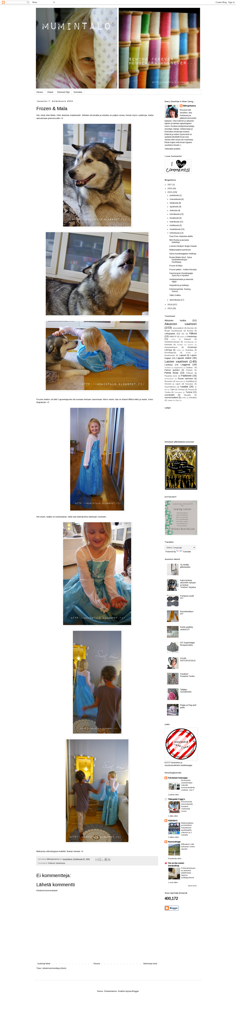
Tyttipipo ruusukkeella (185, 690)
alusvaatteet (178, 328)
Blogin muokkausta (173, 331)
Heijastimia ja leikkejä (179, 285)
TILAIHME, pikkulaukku (185, 566)
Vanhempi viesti (150, 963)
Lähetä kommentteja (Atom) (54, 968)
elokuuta (174, 210)
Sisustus (189, 384)
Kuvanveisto (170, 355)
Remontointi (169, 379)
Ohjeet (50, 92)
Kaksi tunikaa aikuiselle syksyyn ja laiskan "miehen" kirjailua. (188, 583)
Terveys (181, 389)
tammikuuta (175, 300)
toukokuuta (175, 222)
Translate (187, 552)
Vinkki (183, 397)
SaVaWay (190, 381)
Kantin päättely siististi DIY (186, 628)
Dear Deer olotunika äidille (181, 236)
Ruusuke (168, 381)
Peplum (189, 370)
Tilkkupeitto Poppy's (176, 799)
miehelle (168, 367)
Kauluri (190, 345)
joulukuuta (174, 195)
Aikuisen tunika (175, 320)
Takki (172, 389)
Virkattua (193, 397)
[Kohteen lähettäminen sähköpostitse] (96, 859)
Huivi (173, 339)
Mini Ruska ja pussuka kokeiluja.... (179, 241)
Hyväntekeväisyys (172, 342)
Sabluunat (179, 381)
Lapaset (182, 355)
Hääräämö (172, 820)
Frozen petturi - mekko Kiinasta (183, 269)
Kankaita (168, 345)
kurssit (188, 353)
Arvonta (190, 328)
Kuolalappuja (170, 353)
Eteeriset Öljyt (63, 92)
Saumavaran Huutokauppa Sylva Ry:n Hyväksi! (181, 274)
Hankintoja (60, 863)
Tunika (167, 392)
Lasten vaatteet (176, 361)
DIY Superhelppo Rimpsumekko (187, 644)
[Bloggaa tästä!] (99, 859)
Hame (182, 336)
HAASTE (172, 336)
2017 (169, 185)
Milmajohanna (189, 106)
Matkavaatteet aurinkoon (180, 250)
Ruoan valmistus (185, 378)
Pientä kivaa (171, 373)
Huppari (187, 339)
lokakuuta (174, 203)
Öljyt (177, 400)
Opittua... (190, 367)
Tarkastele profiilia (172, 149)
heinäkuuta (175, 214)
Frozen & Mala (175, 266)
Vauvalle (187, 395)
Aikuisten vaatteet (181, 324)
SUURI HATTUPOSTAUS (188, 659)
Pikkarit (189, 373)
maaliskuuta (175, 229)
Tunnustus (178, 392)
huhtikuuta (174, 225)
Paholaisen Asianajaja (178, 778)
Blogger (135, 991)
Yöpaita (170, 400)
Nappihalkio (178, 367)
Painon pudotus (172, 370)
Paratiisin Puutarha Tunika (187, 675)
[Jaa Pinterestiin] (109, 859)
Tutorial (189, 392)
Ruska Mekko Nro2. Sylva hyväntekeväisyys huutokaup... (180, 259)
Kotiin (179, 350)
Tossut (191, 389)
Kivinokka (78, 92)
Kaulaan (180, 345)
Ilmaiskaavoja (189, 342)
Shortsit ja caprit (172, 384)
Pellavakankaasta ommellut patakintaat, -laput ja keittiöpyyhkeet (188, 873)
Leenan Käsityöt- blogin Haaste (183, 246)
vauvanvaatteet (171, 397)
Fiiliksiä (51, 863)
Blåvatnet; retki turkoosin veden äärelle (188, 846)
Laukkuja (169, 365)
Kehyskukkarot (171, 347)
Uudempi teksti (43, 963)
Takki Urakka (175, 295)
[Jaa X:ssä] (103, 859)
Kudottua (189, 350)
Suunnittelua (170, 387)
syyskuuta (174, 207)
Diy (183, 334)
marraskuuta (175, 199)
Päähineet (186, 375)
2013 (169, 308)
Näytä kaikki (192, 886)
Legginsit (185, 364)
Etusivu (40, 92)
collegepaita (170, 333)
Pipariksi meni (171, 376)
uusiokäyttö (170, 395)
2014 (169, 304)
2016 (169, 188)
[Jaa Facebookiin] (106, 859)
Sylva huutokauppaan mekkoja (182, 254)
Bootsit (190, 331)
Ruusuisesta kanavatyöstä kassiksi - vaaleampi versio (187, 806)
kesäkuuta (174, 218)
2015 (169, 192)
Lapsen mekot (183, 358)
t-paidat (184, 386)
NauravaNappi (174, 842)
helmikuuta (175, 233)
